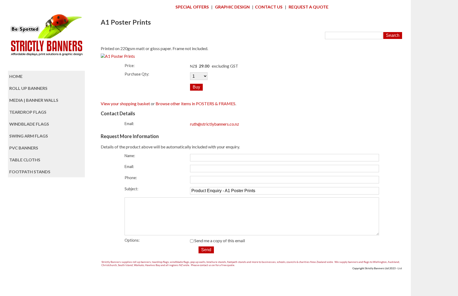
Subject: (131, 189)
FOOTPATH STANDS (29, 171)
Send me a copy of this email (219, 240)
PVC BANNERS (23, 147)
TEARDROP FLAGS (27, 111)
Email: (129, 123)
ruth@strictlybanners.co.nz (214, 123)
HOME (16, 76)
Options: (132, 240)
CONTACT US (269, 6)
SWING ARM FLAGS (28, 135)
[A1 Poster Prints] (118, 56)
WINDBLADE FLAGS (29, 123)
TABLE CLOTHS (24, 159)
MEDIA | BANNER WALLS (33, 100)
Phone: (131, 177)
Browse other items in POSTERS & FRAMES (195, 103)
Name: (130, 155)
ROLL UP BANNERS (28, 88)
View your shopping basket (125, 103)
